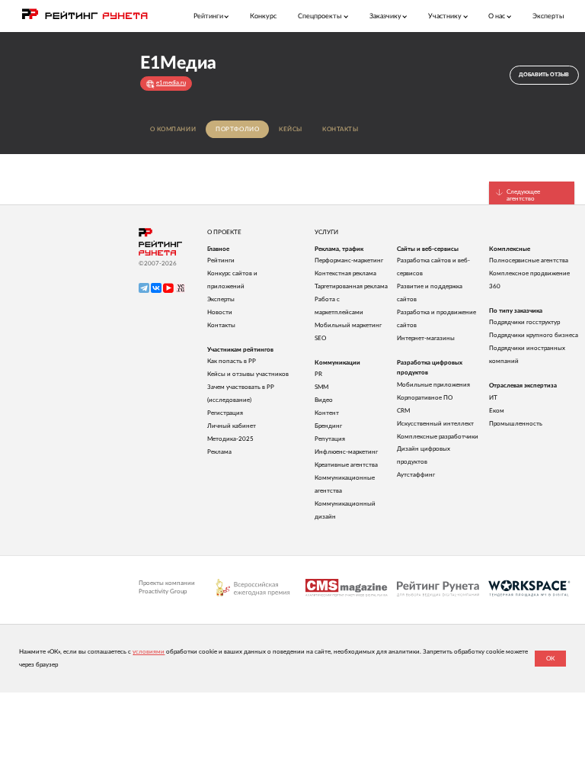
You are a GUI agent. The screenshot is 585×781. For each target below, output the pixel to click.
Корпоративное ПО (424, 397)
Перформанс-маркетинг (349, 260)
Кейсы (290, 130)
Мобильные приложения (433, 384)
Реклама (219, 451)
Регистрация (225, 413)
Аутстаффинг (416, 474)
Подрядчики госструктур (524, 322)
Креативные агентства (346, 464)
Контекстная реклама (345, 273)
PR (318, 374)
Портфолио (237, 130)
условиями (149, 651)
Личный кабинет (231, 426)
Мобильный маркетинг (348, 325)
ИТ (493, 397)
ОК (550, 658)
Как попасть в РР (231, 361)
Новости (219, 312)
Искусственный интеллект (435, 423)
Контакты (340, 130)
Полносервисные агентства (528, 260)
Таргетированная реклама (351, 286)
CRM (403, 410)
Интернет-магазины (426, 338)
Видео (324, 400)
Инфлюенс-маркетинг (346, 451)
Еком (496, 410)
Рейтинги (221, 260)
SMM (321, 387)
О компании (173, 130)
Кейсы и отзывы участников (248, 374)
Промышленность (515, 423)
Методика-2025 (230, 438)
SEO (320, 338)
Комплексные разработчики (437, 436)
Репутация (330, 438)
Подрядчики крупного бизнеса (533, 335)
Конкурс (263, 16)
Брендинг (328, 426)
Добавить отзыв (544, 74)
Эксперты (548, 16)
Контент (327, 413)
